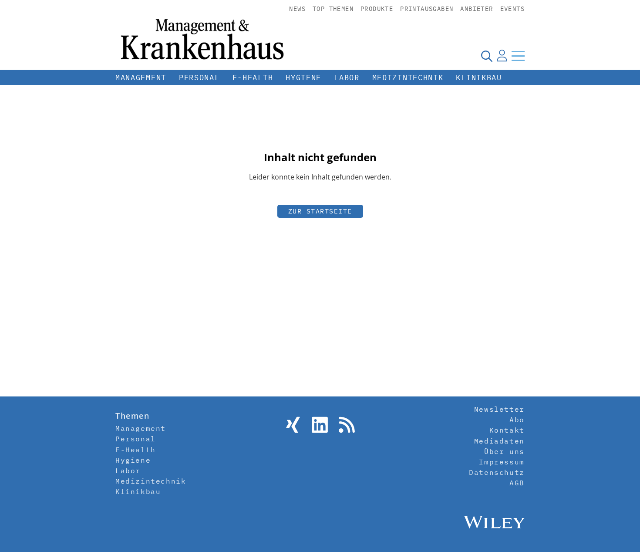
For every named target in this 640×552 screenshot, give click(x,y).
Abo (517, 419)
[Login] (502, 56)
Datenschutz (497, 472)
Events (512, 9)
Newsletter (499, 409)
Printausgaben (426, 9)
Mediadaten (499, 441)
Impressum (501, 461)
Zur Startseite (320, 211)
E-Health (252, 77)
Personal (199, 77)
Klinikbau (479, 77)
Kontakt (507, 430)
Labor (347, 77)
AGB (517, 482)
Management (140, 77)
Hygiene (303, 77)
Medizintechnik (408, 77)
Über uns (504, 451)
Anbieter (476, 9)
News (297, 9)
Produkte (376, 9)
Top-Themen (333, 9)
